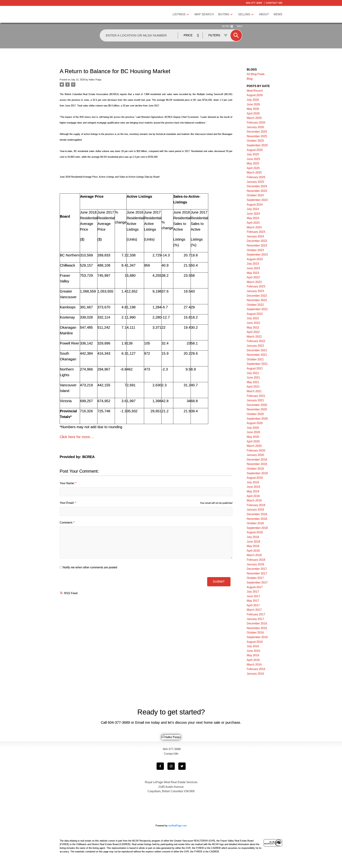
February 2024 (256, 231)
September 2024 (257, 199)
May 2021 (253, 382)
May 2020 (253, 436)
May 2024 (253, 218)
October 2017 (255, 577)
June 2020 (253, 432)
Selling (244, 14)
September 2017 (257, 582)
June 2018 (253, 541)
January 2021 (255, 400)
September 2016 (257, 637)
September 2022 (257, 309)
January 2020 (255, 454)
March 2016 (254, 664)
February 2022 (256, 341)
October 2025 (255, 140)
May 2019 (253, 491)
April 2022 (253, 331)
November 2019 (257, 464)
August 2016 (255, 641)
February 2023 (256, 286)
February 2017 (256, 614)
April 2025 (253, 168)
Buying (223, 14)
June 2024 (253, 213)
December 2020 (257, 404)
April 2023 (253, 277)
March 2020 (254, 445)
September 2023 (257, 254)
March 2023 (254, 281)
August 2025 (255, 149)
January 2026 (255, 127)
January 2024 (255, 236)
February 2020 (256, 450)
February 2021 (256, 395)
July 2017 (253, 591)
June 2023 (253, 268)
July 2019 (253, 482)
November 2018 (257, 518)
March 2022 (254, 336)
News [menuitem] (278, 14)
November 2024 (257, 190)
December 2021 (257, 350)
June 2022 (253, 322)
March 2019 (254, 500)
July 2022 (253, 318)
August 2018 (255, 532)
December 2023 (257, 240)
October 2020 (255, 414)
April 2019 (253, 496)
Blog (250, 78)
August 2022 (255, 313)
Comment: (66, 522)
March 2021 (254, 391)
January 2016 (255, 673)
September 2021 (257, 363)
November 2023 (257, 245)
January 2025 (255, 181)
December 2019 (257, 459)
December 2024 (257, 186)
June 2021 (253, 377)
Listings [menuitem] (179, 14)
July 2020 (253, 427)
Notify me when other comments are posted (89, 567)
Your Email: (67, 502)
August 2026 (255, 95)
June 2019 (253, 486)
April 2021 (253, 386)
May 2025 (253, 163)
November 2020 (257, 409)
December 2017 (257, 568)
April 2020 (253, 441)
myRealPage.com (177, 825)
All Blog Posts (256, 74)
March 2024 (254, 227)
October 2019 (255, 468)
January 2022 (255, 345)
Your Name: (67, 483)
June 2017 (253, 596)
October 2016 (255, 632)
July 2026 (253, 99)
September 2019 (257, 473)
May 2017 (253, 600)
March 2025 (254, 172)
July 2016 (253, 646)
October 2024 (255, 195)
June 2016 (253, 650)
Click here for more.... (77, 437)
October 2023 (255, 250)
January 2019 (255, 509)
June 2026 (253, 104)
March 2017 (254, 609)
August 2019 (255, 477)
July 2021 (253, 373)
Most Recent (255, 90)
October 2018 (255, 523)
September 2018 (257, 527)
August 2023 (255, 259)
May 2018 (253, 546)
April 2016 (253, 659)
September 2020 (257, 418)
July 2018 (253, 536)
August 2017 (255, 587)
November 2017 (257, 573)
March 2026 (254, 117)
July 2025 (253, 154)
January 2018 (255, 564)
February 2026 (256, 122)
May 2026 (253, 108)
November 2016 (257, 628)
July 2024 (253, 209)
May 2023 (253, 272)
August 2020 (255, 423)
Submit (219, 581)
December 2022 (257, 295)
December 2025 (257, 131)
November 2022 (257, 300)
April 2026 (253, 113)
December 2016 (257, 623)
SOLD (239, 26)
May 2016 (253, 655)
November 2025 (257, 136)
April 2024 (253, 222)
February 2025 (256, 177)
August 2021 (255, 368)
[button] (160, 766)
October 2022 (255, 304)
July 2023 (253, 263)
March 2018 (254, 555)
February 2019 (256, 505)
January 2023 (255, 291)
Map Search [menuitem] (204, 14)
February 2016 (256, 669)
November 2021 (257, 354)
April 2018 (253, 550)
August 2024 (255, 204)
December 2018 (257, 514)
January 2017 (255, 619)
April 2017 (253, 605)
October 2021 (255, 359)
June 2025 (253, 159)
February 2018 (256, 559)
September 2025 (257, 145)
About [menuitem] (264, 14)
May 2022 (253, 327)
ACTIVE (225, 26)
